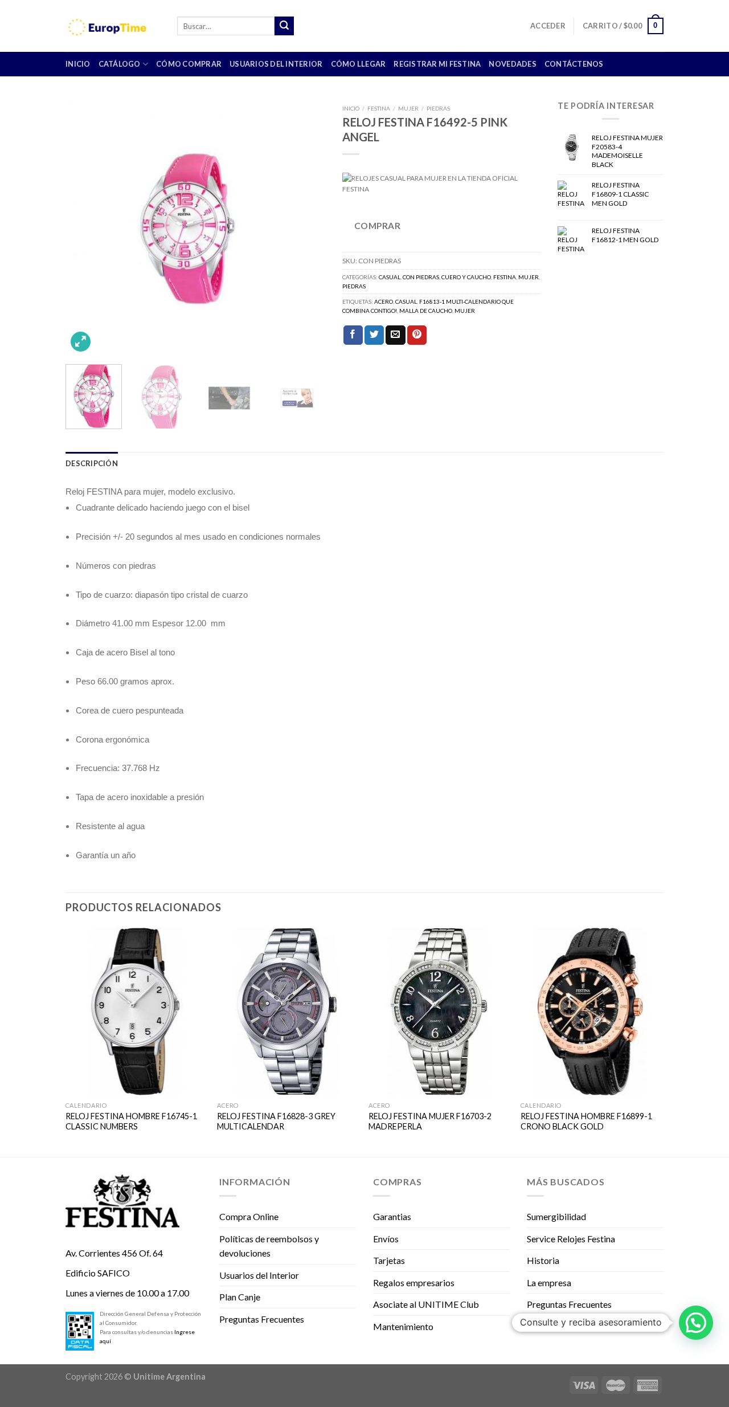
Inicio (350, 108)
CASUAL (406, 301)
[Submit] (284, 26)
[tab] (91, 463)
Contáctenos (574, 63)
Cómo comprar (189, 63)
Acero (383, 301)
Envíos (386, 1238)
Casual (389, 277)
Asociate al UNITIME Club (426, 1304)
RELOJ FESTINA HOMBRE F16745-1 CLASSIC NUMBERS (131, 1121)
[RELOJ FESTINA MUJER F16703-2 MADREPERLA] (438, 1011)
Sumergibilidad (556, 1216)
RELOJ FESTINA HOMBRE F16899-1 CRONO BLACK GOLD (586, 1121)
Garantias (392, 1216)
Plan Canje (239, 1296)
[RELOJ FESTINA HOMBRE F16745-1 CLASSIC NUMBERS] (135, 1011)
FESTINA (378, 108)
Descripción (91, 463)
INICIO (78, 63)
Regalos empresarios (413, 1282)
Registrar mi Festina (437, 63)
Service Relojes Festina (571, 1238)
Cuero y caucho (466, 277)
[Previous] (85, 227)
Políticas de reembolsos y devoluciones (269, 1246)
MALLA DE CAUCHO (425, 310)
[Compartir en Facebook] (353, 335)
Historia (543, 1260)
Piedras (438, 108)
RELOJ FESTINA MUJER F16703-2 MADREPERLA (430, 1121)
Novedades (512, 63)
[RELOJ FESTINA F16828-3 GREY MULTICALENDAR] (287, 1011)
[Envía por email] (395, 335)
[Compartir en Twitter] (374, 335)
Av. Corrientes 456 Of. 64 (114, 1252)
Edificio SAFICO (97, 1272)
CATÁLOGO (120, 63)
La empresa (549, 1282)
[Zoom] (80, 342)
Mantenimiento (403, 1326)
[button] (696, 1323)
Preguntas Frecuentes (261, 1319)
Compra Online (249, 1216)
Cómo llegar (358, 63)
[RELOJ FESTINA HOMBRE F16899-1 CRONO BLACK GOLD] (591, 1011)
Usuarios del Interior (276, 63)
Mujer (408, 108)
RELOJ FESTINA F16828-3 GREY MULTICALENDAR (276, 1121)
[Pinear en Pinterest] (417, 335)
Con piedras (421, 277)
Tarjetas (389, 1260)
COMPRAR (377, 226)
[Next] (306, 227)
